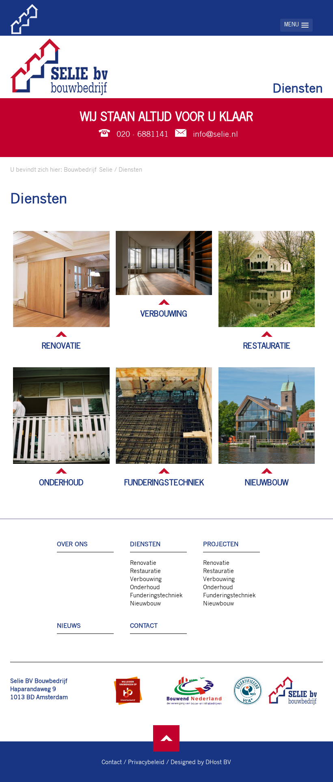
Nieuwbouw (266, 483)
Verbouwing (164, 314)
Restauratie (266, 346)
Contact (144, 625)
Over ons (72, 544)
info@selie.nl (215, 133)
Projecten (220, 544)
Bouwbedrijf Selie (88, 169)
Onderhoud (61, 483)
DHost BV (218, 762)
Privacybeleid (146, 762)
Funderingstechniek (164, 483)
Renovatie (61, 346)
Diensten (130, 169)
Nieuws (69, 625)
